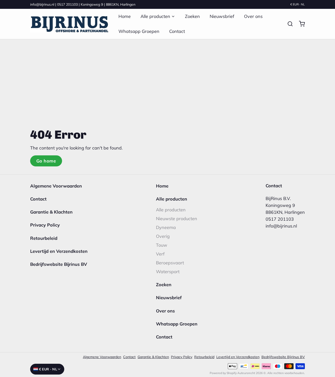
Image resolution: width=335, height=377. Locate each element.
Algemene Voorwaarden (56, 186)
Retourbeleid (43, 238)
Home (124, 16)
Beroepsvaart (170, 263)
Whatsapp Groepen (138, 31)
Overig (163, 236)
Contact (177, 31)
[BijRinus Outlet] (69, 24)
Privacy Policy (45, 225)
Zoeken (192, 16)
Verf (160, 254)
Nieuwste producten (176, 218)
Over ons (253, 16)
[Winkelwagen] (300, 24)
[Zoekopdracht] (288, 24)
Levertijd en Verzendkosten (59, 251)
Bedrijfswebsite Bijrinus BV (58, 264)
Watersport (168, 271)
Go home (46, 161)
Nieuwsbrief (222, 16)
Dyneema (166, 227)
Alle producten (155, 16)
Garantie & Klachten (51, 212)
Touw (161, 245)
